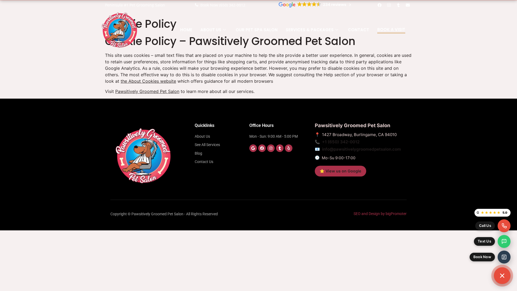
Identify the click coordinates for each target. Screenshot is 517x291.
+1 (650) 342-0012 (340, 141)
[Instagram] (389, 5)
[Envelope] (408, 5)
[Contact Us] (502, 275)
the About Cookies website (148, 81)
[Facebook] (380, 5)
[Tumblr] (398, 5)
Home (186, 30)
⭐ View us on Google (340, 171)
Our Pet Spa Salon (257, 30)
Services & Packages (310, 30)
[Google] (253, 148)
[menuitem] (493, 225)
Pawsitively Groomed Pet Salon (147, 91)
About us (210, 30)
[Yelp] (288, 148)
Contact (358, 30)
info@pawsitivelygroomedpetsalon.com (361, 149)
